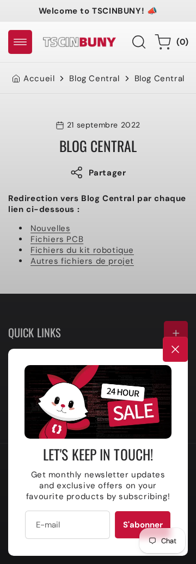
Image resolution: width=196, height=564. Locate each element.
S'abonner (143, 524)
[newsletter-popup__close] (175, 349)
